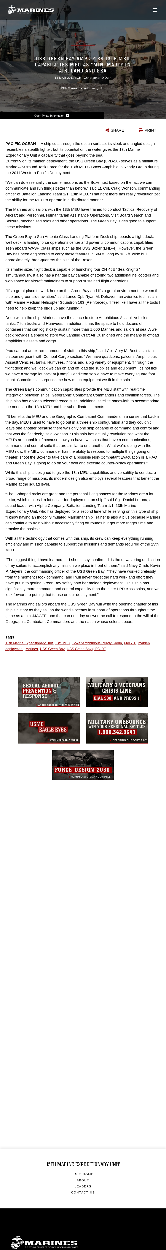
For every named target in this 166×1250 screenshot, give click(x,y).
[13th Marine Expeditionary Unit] (31, 10)
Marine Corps (83, 1243)
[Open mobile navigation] (154, 10)
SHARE (117, 130)
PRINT (150, 130)
